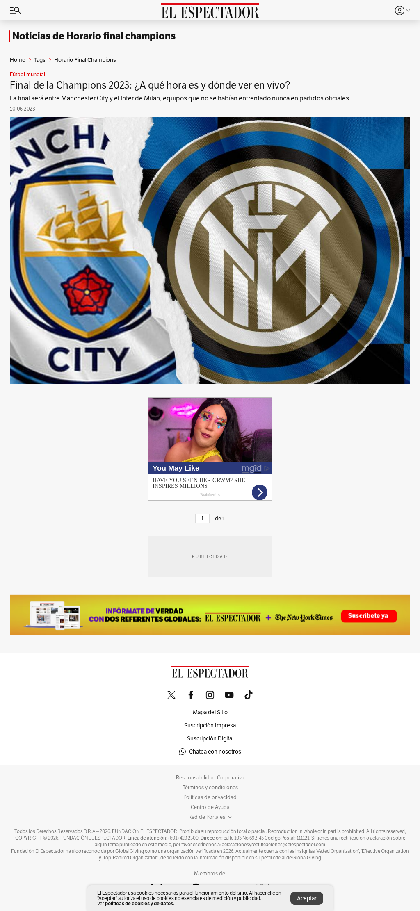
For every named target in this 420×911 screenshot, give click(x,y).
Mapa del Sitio (210, 712)
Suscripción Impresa (210, 725)
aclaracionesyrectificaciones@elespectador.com (273, 844)
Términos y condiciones (210, 787)
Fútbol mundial (27, 74)
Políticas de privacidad (210, 797)
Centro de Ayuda (210, 807)
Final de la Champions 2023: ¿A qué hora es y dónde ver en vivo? (150, 85)
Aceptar (307, 898)
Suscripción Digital (210, 738)
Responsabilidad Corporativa (210, 778)
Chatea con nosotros (215, 751)
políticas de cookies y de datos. (139, 903)
